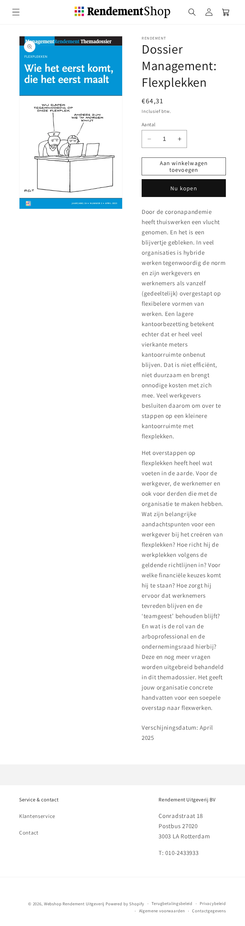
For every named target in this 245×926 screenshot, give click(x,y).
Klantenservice (37, 816)
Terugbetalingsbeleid (172, 903)
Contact (29, 832)
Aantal (149, 124)
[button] (16, 12)
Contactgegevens (209, 911)
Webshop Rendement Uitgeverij (74, 904)
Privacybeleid (213, 903)
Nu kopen (183, 188)
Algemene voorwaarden (162, 911)
